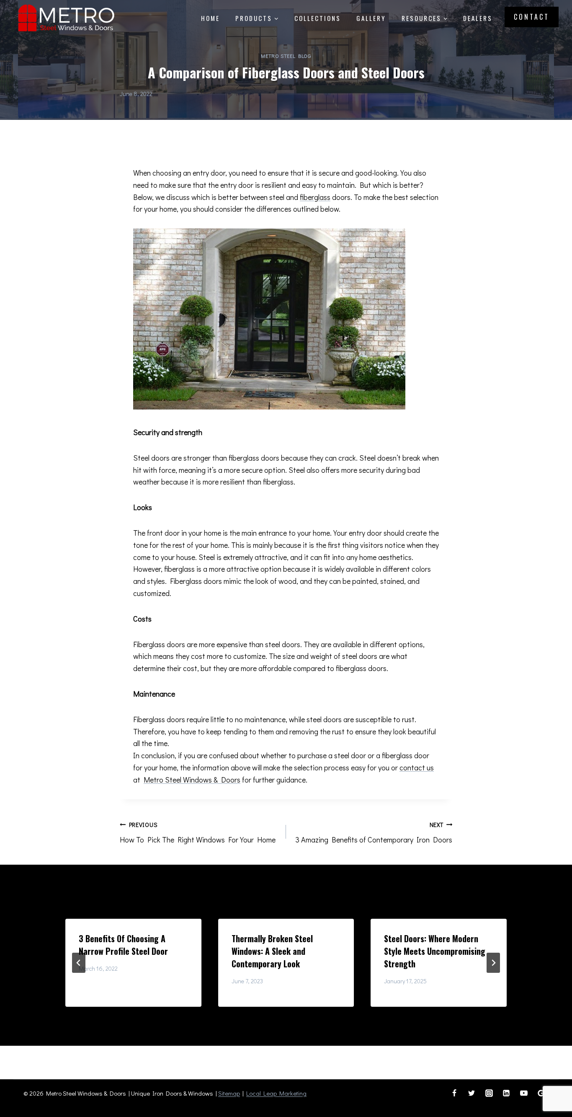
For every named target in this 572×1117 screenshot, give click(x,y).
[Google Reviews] (541, 1093)
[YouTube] (523, 1093)
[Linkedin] (506, 1093)
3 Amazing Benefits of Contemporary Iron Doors (373, 833)
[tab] (269, 1014)
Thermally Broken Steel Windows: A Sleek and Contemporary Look (272, 951)
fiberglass (315, 197)
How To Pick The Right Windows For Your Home (198, 833)
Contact (531, 17)
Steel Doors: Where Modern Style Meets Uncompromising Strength (434, 951)
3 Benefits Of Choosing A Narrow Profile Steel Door (123, 944)
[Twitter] (471, 1093)
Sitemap (229, 1093)
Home (210, 18)
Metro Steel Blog (286, 55)
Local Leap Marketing (276, 1093)
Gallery (371, 18)
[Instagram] (489, 1093)
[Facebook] (454, 1093)
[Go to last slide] (78, 963)
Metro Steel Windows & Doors (192, 780)
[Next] (493, 963)
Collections (317, 18)
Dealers (477, 18)
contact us (416, 767)
